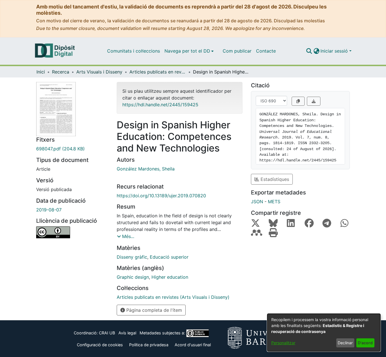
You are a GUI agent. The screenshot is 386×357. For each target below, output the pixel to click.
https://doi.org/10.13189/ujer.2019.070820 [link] (161, 195)
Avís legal (127, 332)
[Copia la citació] (298, 101)
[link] (72, 148)
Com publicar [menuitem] (237, 51)
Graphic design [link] (133, 277)
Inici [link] (40, 72)
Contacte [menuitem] (266, 51)
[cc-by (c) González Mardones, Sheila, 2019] (72, 232)
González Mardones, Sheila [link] (146, 169)
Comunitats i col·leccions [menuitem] (133, 51)
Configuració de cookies (100, 344)
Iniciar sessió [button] (334, 51)
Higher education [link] (169, 277)
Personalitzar (283, 342)
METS (274, 201)
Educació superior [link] (169, 257)
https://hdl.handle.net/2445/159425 (160, 104)
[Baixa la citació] (313, 101)
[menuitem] (189, 51)
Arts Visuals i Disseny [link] (99, 72)
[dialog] (323, 332)
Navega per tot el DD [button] (187, 51)
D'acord (365, 342)
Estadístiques (274, 179)
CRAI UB (107, 332)
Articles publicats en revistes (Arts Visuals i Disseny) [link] (157, 72)
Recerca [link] (60, 72)
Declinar (345, 342)
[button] (309, 50)
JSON (257, 201)
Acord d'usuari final (193, 344)
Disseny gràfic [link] (132, 257)
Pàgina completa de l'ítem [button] (153, 310)
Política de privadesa (148, 344)
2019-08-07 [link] (49, 210)
